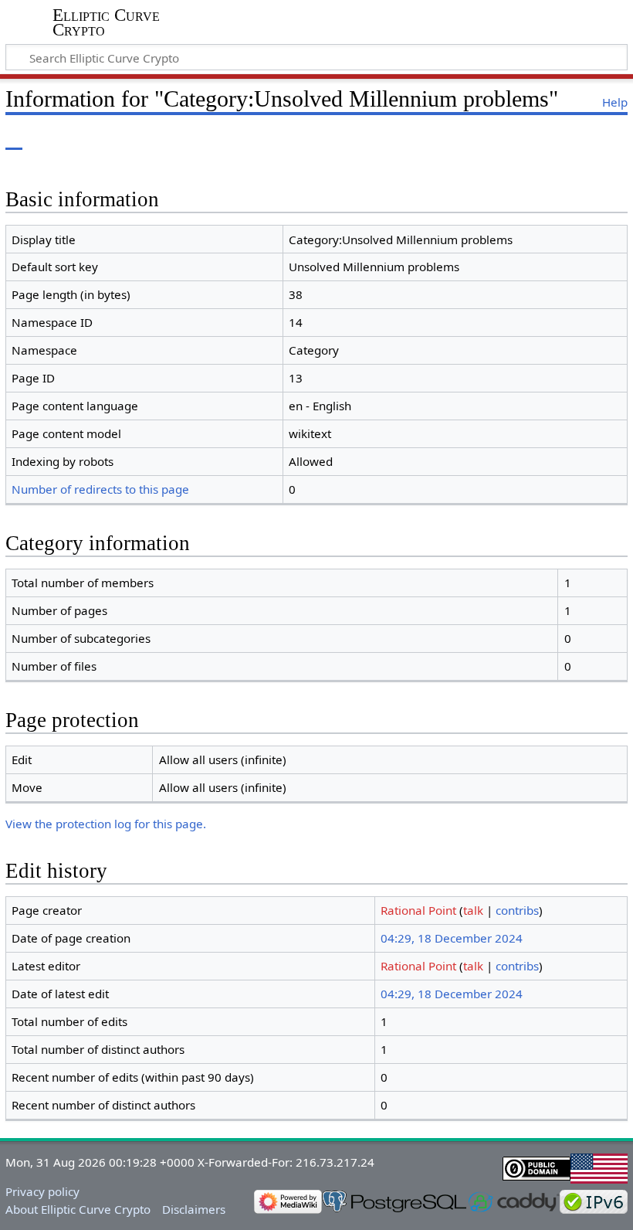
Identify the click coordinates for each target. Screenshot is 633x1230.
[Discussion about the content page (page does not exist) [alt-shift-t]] (48, 139)
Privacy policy (42, 1191)
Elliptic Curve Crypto (106, 22)
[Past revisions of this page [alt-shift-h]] (578, 139)
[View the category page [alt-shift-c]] (13, 139)
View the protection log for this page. (105, 823)
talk (473, 910)
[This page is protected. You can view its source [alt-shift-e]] (550, 139)
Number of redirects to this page (100, 489)
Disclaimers (193, 1209)
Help (615, 102)
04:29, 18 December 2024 (452, 938)
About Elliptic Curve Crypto (78, 1209)
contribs (517, 910)
